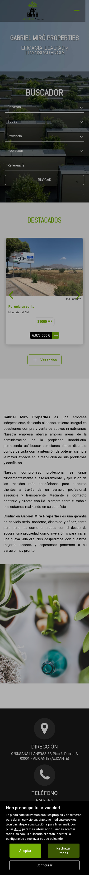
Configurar (44, 865)
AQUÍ (17, 829)
